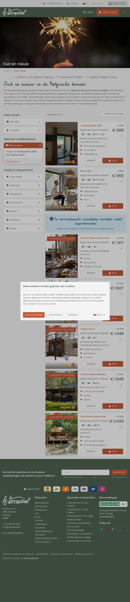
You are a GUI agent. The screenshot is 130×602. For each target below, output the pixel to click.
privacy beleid (49, 303)
